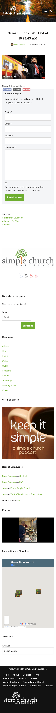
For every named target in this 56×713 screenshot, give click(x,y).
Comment (10, 147)
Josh (4, 488)
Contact (23, 476)
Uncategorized (9, 385)
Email (8, 123)
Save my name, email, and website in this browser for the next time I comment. (24, 189)
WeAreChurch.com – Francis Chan (26, 494)
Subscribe (28, 325)
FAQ (21, 482)
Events (5, 361)
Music (5, 366)
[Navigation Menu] (45, 11)
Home (6, 675)
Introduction (9, 678)
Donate (33, 678)
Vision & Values (11, 682)
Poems (5, 375)
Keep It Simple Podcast (14, 685)
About (16, 675)
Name (8, 112)
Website (9, 135)
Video (5, 390)
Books (5, 356)
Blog (4, 351)
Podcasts (6, 370)
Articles (5, 346)
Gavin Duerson (20, 44)
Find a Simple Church (20, 488)
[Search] (51, 11)
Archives (6, 645)
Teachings (7, 380)
